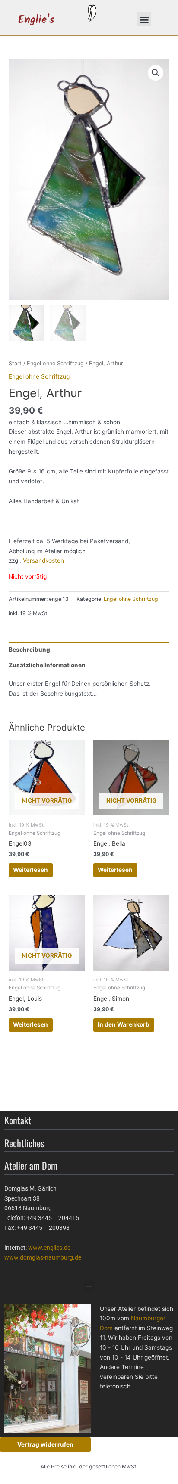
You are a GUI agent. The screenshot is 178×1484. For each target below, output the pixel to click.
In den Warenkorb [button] (123, 1024)
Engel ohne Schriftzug (55, 363)
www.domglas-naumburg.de (42, 1257)
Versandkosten (43, 560)
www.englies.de (49, 1247)
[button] (144, 19)
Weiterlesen (30, 869)
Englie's (36, 20)
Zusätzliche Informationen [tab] (47, 665)
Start (15, 363)
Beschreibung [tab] (29, 649)
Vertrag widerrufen (45, 1444)
